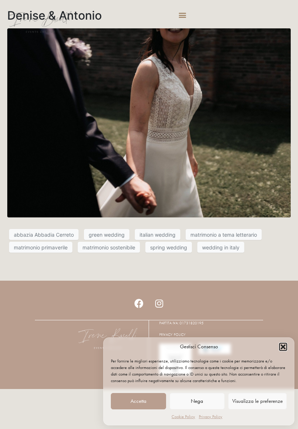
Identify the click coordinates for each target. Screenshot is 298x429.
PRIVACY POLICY (172, 334)
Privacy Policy (210, 417)
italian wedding (158, 235)
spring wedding (168, 247)
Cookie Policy (183, 417)
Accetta (138, 401)
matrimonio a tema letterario (223, 235)
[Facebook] (139, 303)
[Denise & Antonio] (149, 122)
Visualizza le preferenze (257, 401)
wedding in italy (220, 247)
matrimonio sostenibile (108, 247)
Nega (197, 401)
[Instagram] (159, 303)
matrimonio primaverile (41, 247)
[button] (283, 346)
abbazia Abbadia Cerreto (44, 235)
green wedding (107, 235)
